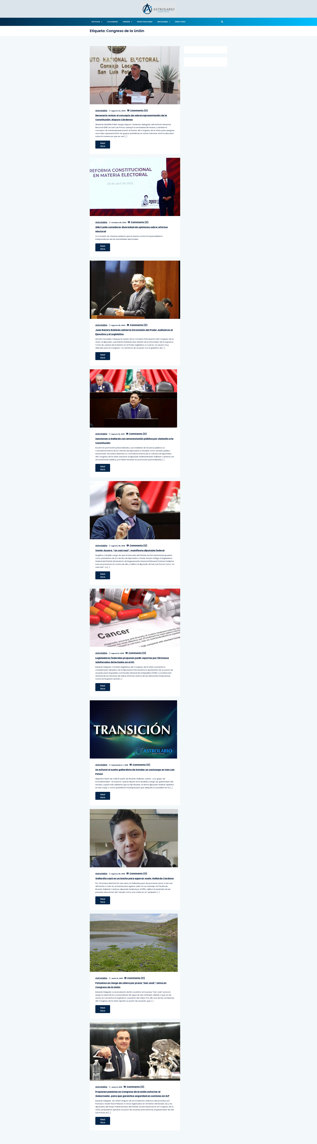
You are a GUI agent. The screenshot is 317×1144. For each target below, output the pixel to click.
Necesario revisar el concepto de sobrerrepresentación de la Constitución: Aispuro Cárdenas (131, 117)
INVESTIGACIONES (144, 22)
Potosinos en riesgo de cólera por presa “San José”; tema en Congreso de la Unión (130, 985)
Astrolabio (101, 110)
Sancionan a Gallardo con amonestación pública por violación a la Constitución (134, 440)
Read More (102, 144)
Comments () (139, 110)
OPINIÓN (126, 22)
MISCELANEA (162, 22)
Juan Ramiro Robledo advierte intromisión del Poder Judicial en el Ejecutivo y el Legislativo (134, 332)
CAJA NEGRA (112, 22)
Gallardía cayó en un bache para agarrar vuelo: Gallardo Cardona (134, 878)
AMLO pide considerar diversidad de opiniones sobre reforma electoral (131, 229)
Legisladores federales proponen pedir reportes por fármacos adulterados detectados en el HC (132, 660)
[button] (222, 21)
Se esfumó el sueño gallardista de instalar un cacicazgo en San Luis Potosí (134, 771)
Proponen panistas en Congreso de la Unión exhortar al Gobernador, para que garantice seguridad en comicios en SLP (132, 1093)
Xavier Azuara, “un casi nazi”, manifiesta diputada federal (129, 550)
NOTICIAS (96, 22)
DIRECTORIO (180, 22)
